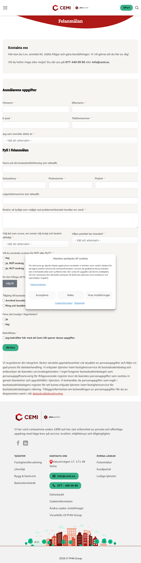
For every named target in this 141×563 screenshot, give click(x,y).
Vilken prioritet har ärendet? (87, 233)
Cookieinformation (64, 303)
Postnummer (56, 178)
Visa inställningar (99, 295)
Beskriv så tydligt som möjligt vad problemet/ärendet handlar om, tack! (43, 209)
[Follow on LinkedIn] (25, 443)
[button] (5, 7)
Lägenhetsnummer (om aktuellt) (21, 194)
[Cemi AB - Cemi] (71, 8)
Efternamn (78, 102)
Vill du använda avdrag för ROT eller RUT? (27, 253)
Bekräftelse (9, 333)
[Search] (136, 7)
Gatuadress (9, 178)
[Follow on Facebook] (18, 443)
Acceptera (42, 295)
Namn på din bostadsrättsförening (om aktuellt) (30, 163)
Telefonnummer (81, 118)
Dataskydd (79, 303)
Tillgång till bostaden (14, 295)
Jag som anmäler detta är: (18, 133)
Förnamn (8, 102)
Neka (70, 295)
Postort (99, 178)
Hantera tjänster (38, 284)
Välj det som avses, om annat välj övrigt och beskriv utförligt (32, 235)
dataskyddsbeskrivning (48, 393)
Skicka (10, 347)
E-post (6, 118)
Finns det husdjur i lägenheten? (20, 314)
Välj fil (10, 283)
